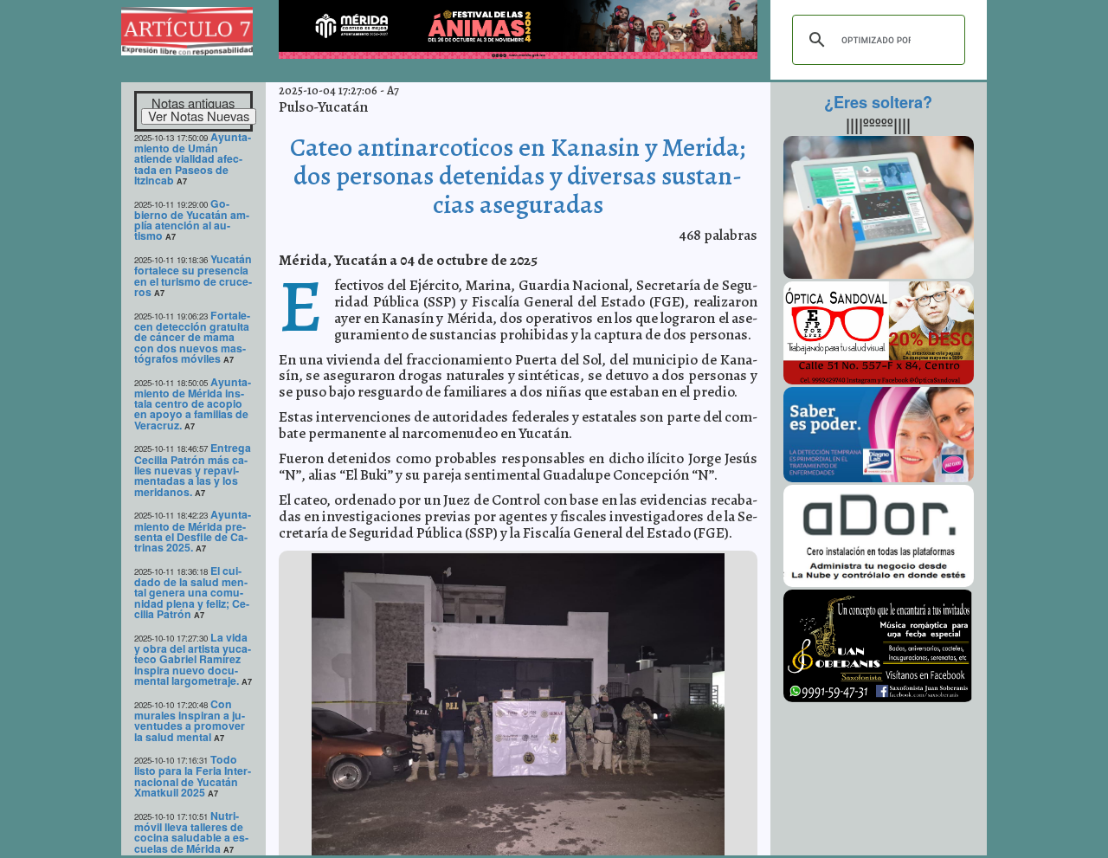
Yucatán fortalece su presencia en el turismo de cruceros (193, 275)
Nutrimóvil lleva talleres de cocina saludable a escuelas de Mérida (191, 832)
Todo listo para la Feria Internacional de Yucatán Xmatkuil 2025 (192, 776)
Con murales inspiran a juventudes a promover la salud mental (189, 720)
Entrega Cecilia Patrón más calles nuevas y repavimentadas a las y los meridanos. (192, 469)
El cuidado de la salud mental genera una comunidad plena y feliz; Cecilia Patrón (191, 592)
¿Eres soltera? (878, 102)
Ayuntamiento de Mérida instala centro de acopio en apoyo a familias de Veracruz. (192, 403)
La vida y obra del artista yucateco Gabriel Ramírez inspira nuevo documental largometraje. (192, 658)
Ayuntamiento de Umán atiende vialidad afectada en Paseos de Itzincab (192, 158)
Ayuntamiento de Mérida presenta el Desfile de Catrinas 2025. (192, 530)
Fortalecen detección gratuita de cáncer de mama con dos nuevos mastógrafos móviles (192, 336)
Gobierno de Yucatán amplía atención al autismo (191, 220)
